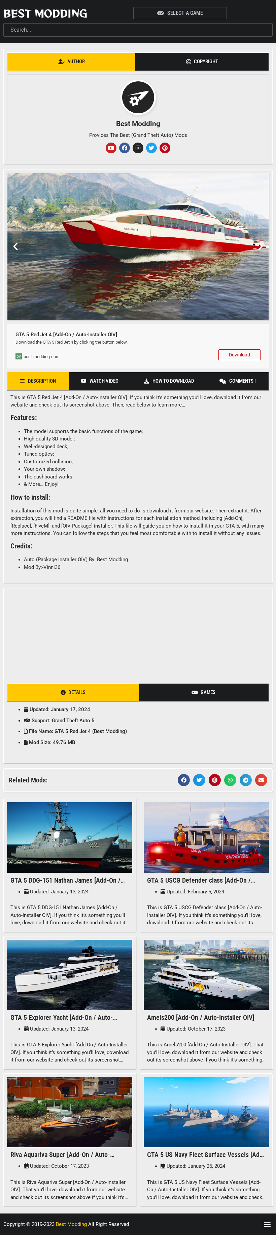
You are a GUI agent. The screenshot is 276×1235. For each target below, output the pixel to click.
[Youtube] (111, 148)
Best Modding (45, 13)
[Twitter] (151, 148)
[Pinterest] (165, 148)
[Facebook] (124, 148)
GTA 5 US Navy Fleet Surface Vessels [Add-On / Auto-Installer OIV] (206, 1159)
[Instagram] (138, 148)
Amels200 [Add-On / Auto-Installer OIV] (200, 1017)
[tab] (71, 62)
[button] (15, 246)
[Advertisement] (138, 634)
